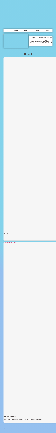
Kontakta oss (47, 30)
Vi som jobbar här (36, 30)
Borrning (25, 30)
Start (7, 30)
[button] (26, 30)
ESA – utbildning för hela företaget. (10, 416)
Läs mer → (6, 236)
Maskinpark (16, 30)
